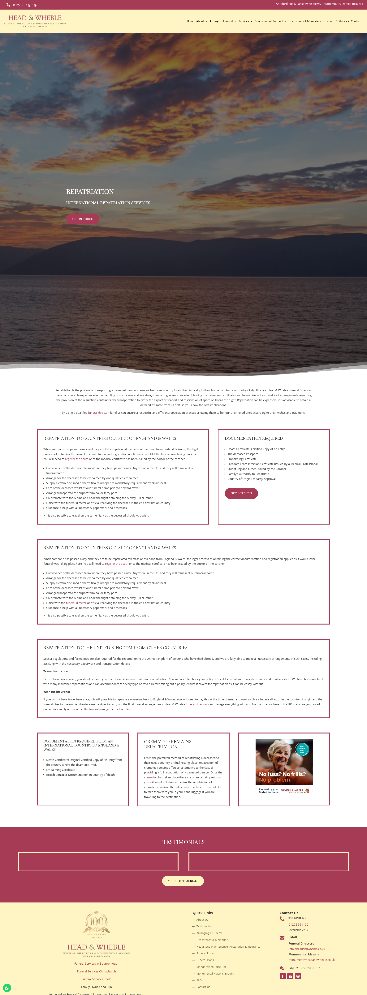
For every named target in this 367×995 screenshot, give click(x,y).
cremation (151, 777)
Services (244, 21)
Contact (356, 21)
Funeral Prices (205, 953)
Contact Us (203, 987)
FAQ (199, 980)
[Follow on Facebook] (283, 976)
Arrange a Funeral (221, 21)
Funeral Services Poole (96, 979)
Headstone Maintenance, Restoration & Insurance (228, 946)
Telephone (297, 918)
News (330, 21)
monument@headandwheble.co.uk (312, 960)
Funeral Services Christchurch (96, 971)
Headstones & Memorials (305, 21)
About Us (202, 919)
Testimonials (204, 926)
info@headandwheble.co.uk (307, 949)
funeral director (98, 412)
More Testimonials (183, 881)
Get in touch (82, 219)
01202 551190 (26, 4)
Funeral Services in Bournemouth (96, 963)
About (200, 21)
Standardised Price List (211, 967)
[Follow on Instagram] (298, 976)
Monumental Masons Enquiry (215, 973)
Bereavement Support (269, 21)
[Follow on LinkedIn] (290, 976)
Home (190, 21)
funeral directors (197, 704)
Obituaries (342, 21)
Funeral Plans (205, 960)
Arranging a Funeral (209, 933)
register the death (76, 459)
